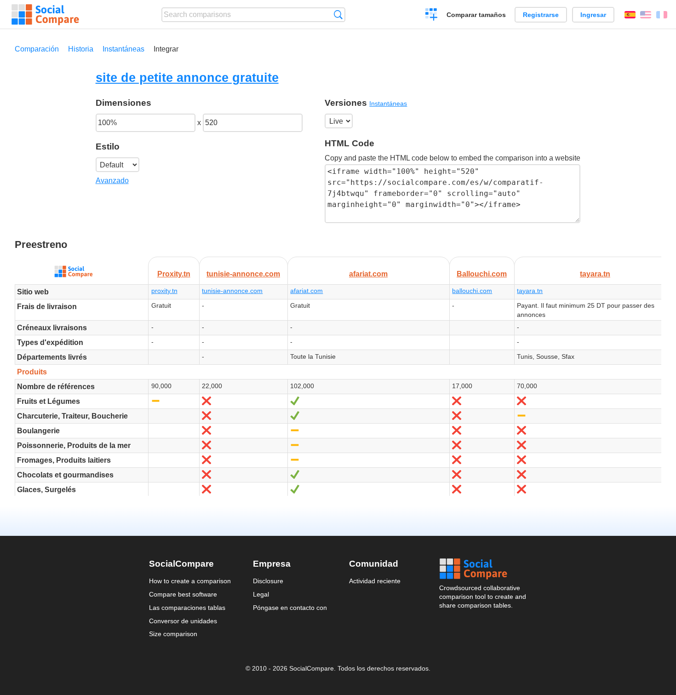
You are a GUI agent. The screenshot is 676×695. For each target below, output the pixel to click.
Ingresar (593, 14)
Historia (80, 49)
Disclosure (268, 581)
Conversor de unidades (183, 621)
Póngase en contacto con (290, 607)
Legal (261, 594)
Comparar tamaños (476, 14)
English (645, 14)
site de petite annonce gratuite (187, 77)
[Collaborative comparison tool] (45, 14)
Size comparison (173, 634)
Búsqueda (338, 14)
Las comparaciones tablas (187, 607)
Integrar (166, 49)
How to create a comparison (190, 581)
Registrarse (541, 14)
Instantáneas (123, 49)
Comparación (37, 49)
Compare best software (183, 594)
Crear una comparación (431, 16)
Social (483, 569)
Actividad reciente (375, 581)
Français (661, 14)
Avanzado (112, 180)
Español (630, 14)
